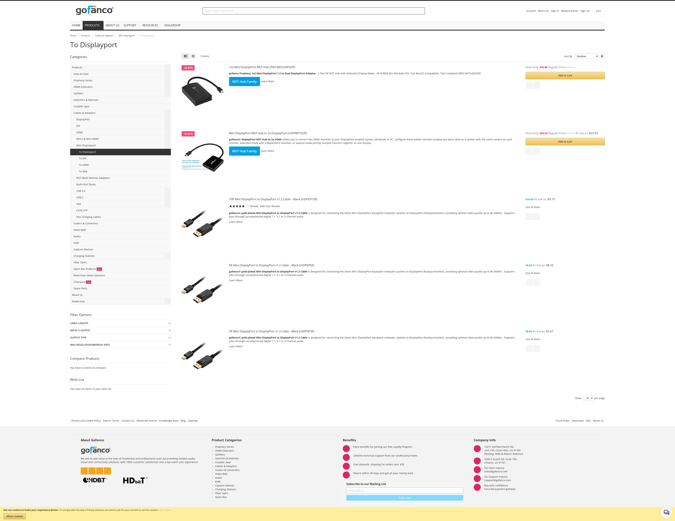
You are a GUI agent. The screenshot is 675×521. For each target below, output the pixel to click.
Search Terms (111, 420)
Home (73, 35)
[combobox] (314, 10)
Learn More (267, 81)
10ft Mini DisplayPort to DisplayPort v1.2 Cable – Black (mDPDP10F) (273, 199)
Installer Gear (223, 462)
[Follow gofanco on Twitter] (84, 470)
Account (531, 10)
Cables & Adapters (104, 35)
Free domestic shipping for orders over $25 (378, 464)
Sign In (555, 10)
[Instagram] (92, 470)
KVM (217, 481)
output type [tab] (78, 337)
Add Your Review (270, 206)
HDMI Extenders (224, 450)
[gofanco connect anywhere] (95, 10)
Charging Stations (225, 489)
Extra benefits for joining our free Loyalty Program (382, 446)
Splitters (220, 454)
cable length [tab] (79, 323)
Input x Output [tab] (80, 330)
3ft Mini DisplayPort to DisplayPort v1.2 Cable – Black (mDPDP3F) (271, 331)
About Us (598, 420)
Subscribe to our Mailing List (366, 484)
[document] (337, 514)
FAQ (588, 420)
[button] (529, 85)
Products (85, 35)
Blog (183, 420)
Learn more (165, 510)
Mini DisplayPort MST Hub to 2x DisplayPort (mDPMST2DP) (268, 133)
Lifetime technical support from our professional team (385, 455)
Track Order (562, 420)
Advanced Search (146, 420)
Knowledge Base (168, 420)
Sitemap (193, 420)
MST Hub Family (244, 81)
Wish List (543, 10)
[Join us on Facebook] (100, 470)
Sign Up (585, 10)
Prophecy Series (224, 446)
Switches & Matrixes (227, 458)
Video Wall (221, 474)
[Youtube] (107, 470)
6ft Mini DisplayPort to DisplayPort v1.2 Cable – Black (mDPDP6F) (271, 265)
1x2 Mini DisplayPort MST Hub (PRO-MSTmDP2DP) (262, 67)
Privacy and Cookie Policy (86, 420)
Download (578, 420)
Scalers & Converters (227, 470)
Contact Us (127, 420)
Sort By (568, 56)
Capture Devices (224, 485)
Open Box (221, 497)
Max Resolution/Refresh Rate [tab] (90, 344)
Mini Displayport (127, 35)
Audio (218, 477)
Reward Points (569, 10)
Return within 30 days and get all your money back (383, 473)
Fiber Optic (221, 493)
